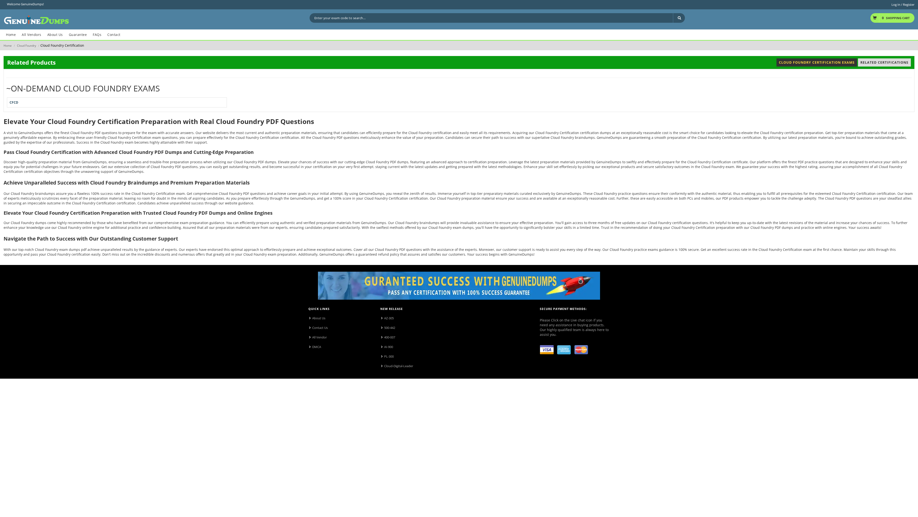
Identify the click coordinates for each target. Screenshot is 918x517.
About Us (318, 318)
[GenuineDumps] (36, 19)
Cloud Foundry (26, 46)
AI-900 (388, 347)
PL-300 (389, 356)
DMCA (316, 347)
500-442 (389, 328)
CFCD (14, 102)
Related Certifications (884, 62)
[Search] (679, 18)
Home (8, 46)
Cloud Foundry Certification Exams (817, 62)
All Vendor (319, 337)
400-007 (389, 337)
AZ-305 (389, 318)
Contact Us (320, 328)
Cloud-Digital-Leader (398, 366)
